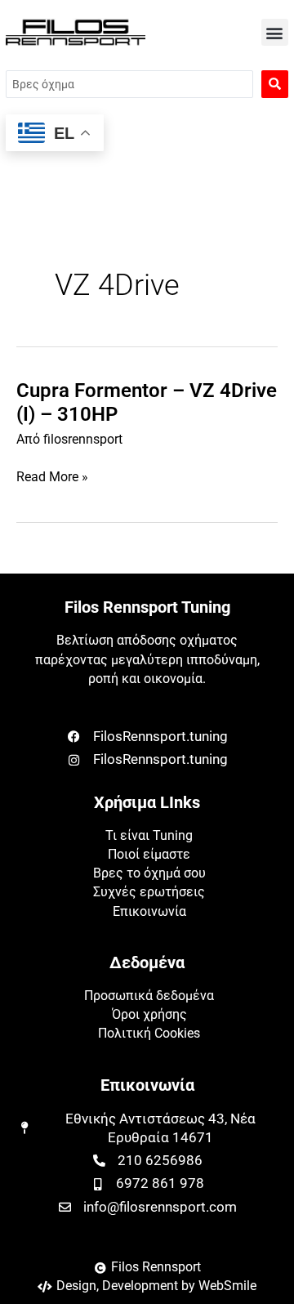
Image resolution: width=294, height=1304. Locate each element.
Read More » (52, 477)
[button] (274, 32)
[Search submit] (274, 84)
